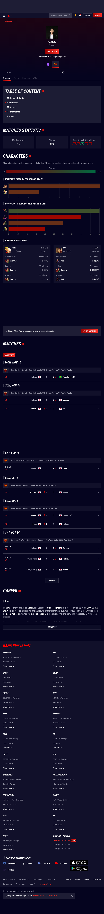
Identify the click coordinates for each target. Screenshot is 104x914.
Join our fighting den (18, 857)
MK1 (55, 693)
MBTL (5, 815)
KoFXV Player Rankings (61, 800)
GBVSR (6, 693)
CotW (55, 673)
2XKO (5, 673)
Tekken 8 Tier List (9, 662)
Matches (11, 107)
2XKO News (7, 682)
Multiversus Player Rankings (13, 800)
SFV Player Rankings (60, 820)
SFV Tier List (57, 825)
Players (77, 879)
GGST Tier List (8, 764)
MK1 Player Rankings (60, 698)
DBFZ (5, 734)
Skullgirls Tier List (9, 784)
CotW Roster (57, 682)
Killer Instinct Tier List (60, 784)
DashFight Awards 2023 (61, 845)
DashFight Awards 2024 (61, 840)
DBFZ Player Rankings (11, 739)
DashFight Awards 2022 (61, 849)
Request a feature (46, 884)
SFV (54, 815)
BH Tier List (57, 743)
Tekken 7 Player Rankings (62, 718)
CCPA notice (50, 879)
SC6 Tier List (57, 764)
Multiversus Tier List (10, 804)
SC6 (54, 754)
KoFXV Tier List (58, 804)
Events (68, 879)
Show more (7, 666)
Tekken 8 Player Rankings (12, 657)
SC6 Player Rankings (60, 759)
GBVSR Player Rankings (11, 698)
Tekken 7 (57, 713)
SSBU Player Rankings (11, 718)
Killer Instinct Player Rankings (63, 779)
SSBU (5, 713)
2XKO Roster (7, 678)
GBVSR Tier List (8, 702)
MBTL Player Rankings (11, 820)
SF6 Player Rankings (60, 657)
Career (10, 116)
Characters (12, 102)
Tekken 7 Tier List (59, 723)
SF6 (54, 652)
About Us (32, 884)
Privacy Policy (24, 879)
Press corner (20, 884)
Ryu (64, 248)
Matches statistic (15, 98)
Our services (7, 884)
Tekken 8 (7, 652)
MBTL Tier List (8, 825)
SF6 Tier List (57, 662)
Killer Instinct (60, 775)
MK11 (5, 836)
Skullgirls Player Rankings (12, 779)
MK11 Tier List (8, 845)
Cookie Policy (37, 879)
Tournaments (13, 112)
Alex (14, 248)
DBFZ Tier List (8, 743)
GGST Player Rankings (11, 759)
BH (54, 734)
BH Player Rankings (60, 739)
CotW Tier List (58, 678)
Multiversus (8, 795)
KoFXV (55, 795)
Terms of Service (9, 879)
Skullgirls (8, 775)
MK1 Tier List (57, 702)
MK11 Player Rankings (11, 841)
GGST (5, 754)
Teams (86, 879)
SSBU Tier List (8, 723)
